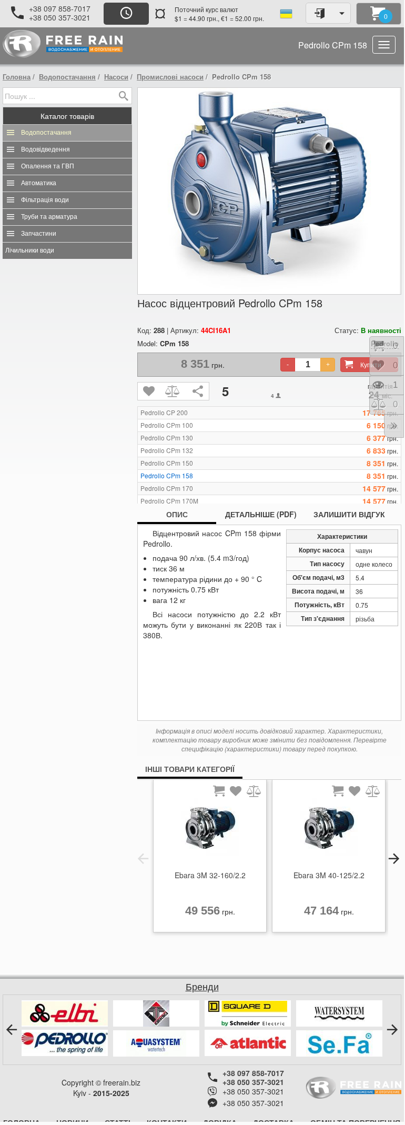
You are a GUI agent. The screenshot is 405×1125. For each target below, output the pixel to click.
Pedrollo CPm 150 (166, 463)
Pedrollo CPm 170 (166, 488)
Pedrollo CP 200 (164, 412)
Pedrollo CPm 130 (166, 437)
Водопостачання (67, 77)
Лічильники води (29, 250)
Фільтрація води (45, 200)
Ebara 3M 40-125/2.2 (328, 875)
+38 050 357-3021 (59, 17)
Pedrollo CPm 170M (169, 501)
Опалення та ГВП (47, 166)
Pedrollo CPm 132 (166, 450)
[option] (209, 859)
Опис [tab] (177, 514)
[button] (143, 858)
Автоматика (38, 183)
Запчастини (38, 233)
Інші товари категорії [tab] (190, 769)
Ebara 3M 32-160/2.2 (210, 875)
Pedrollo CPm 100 (166, 425)
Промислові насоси (170, 77)
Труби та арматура (49, 216)
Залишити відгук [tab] (349, 514)
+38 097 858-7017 (59, 8)
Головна (17, 77)
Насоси (116, 77)
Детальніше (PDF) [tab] (261, 514)
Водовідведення (45, 149)
